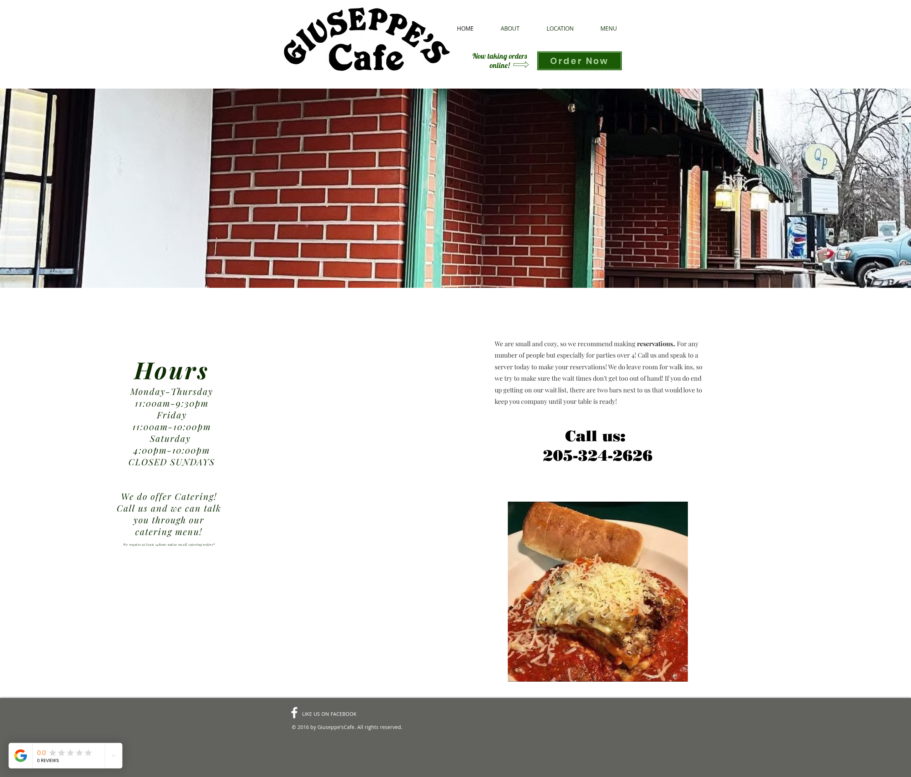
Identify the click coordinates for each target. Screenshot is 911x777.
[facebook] (294, 712)
